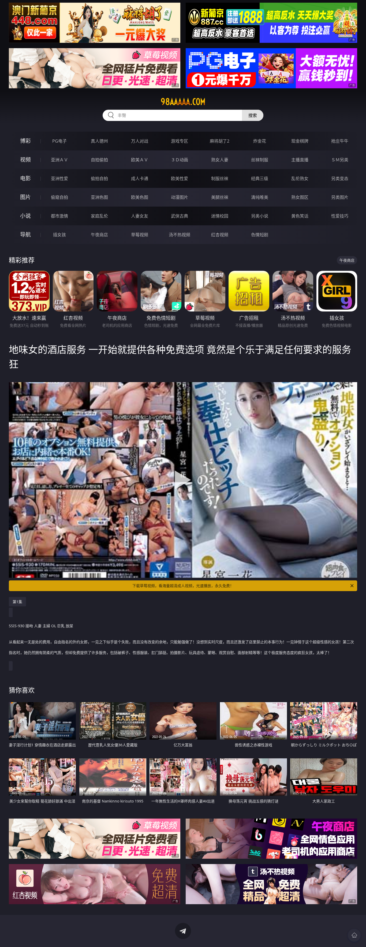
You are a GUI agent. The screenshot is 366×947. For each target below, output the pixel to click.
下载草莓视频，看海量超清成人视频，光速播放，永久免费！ (183, 585)
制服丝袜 (219, 178)
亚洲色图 (99, 197)
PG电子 (59, 141)
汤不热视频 (179, 235)
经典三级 (259, 178)
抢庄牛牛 (339, 141)
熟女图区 (299, 197)
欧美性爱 (179, 178)
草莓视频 (139, 235)
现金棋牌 (299, 141)
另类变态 (339, 178)
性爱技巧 (339, 216)
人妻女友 (139, 216)
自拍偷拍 (99, 160)
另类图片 (339, 197)
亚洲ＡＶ (59, 160)
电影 (25, 178)
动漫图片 (179, 197)
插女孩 (59, 235)
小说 (25, 215)
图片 (25, 197)
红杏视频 (219, 235)
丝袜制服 (259, 160)
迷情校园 (219, 216)
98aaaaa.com (183, 101)
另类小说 (259, 216)
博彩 (25, 140)
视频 (25, 159)
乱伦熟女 (299, 178)
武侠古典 (179, 216)
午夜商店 (99, 235)
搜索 (252, 115)
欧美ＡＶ (139, 160)
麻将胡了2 (219, 141)
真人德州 (99, 141)
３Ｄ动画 (179, 160)
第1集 (17, 601)
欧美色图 (139, 197)
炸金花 (259, 141)
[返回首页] (354, 935)
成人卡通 (139, 178)
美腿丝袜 (219, 197)
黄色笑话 (299, 216)
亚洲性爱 (59, 178)
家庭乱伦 (99, 216)
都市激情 (59, 216)
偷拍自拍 (99, 178)
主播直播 (299, 160)
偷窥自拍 (59, 197)
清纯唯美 (259, 197)
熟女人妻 (219, 160)
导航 (25, 234)
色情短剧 (259, 235)
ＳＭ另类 (339, 160)
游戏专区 (179, 141)
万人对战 (139, 141)
